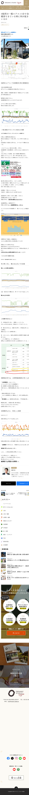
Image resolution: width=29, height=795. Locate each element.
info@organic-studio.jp (13, 701)
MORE (16, 659)
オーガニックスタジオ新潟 (6, 6)
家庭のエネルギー (5, 24)
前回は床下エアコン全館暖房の (8, 32)
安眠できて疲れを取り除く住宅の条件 (18, 554)
